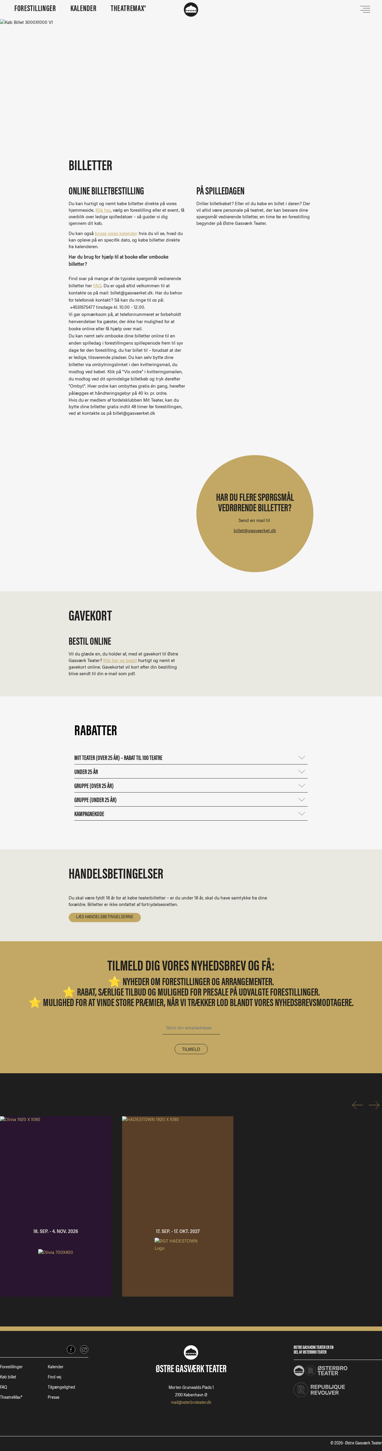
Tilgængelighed (61, 1388)
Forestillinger (11, 1367)
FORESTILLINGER (35, 9)
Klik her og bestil (120, 660)
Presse (53, 1398)
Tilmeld (191, 1049)
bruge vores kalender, (116, 233)
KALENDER (83, 9)
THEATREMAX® (128, 9)
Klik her (103, 210)
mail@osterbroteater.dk (191, 1403)
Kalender (56, 1367)
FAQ (97, 286)
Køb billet (8, 1377)
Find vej (54, 1377)
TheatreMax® (11, 1398)
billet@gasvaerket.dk (255, 531)
